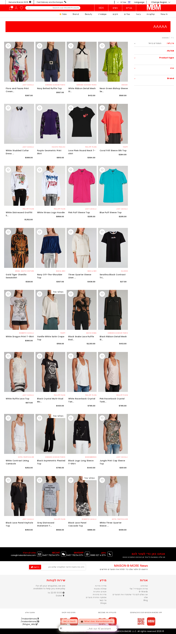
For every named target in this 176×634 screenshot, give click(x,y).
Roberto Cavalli (26, 333)
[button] (124, 2)
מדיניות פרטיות (100, 594)
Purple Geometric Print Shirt (49, 152)
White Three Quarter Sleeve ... (111, 524)
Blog (146, 600)
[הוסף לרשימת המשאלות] (102, 46)
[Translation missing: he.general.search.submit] (28, 7)
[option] (113, 62)
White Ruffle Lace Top (17, 398)
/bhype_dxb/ (29, 624)
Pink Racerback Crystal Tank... (112, 400)
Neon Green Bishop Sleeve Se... (114, 90)
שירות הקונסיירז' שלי (138, 588)
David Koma (91, 333)
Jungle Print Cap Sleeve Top (112, 462)
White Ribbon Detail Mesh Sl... (82, 90)
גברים (129, 7)
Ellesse (124, 271)
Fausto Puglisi (58, 147)
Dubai (59, 595)
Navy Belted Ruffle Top (49, 88)
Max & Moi (92, 271)
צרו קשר (103, 600)
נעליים (127, 14)
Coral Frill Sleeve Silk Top (113, 150)
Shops (103, 603)
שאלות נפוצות (100, 588)
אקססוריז (102, 14)
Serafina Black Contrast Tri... (113, 276)
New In (164, 14)
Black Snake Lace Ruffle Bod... (81, 338)
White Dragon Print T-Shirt (20, 336)
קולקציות (151, 14)
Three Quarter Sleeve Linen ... (79, 276)
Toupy (125, 147)
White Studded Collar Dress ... (17, 152)
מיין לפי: (170, 43)
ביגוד (138, 14)
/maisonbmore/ (29, 618)
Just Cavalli (28, 85)
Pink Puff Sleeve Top (79, 212)
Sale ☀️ (63, 14)
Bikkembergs (91, 457)
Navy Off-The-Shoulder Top (50, 276)
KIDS (101, 7)
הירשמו (36, 567)
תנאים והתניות (100, 591)
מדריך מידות (101, 585)
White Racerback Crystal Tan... (81, 400)
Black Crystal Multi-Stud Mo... (50, 400)
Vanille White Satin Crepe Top (50, 338)
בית (172, 37)
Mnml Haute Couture (24, 271)
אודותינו (144, 585)
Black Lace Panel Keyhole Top (19, 524)
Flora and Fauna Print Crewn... (17, 90)
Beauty (88, 14)
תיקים (115, 14)
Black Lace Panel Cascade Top (77, 524)
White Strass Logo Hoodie (51, 212)
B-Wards (143, 591)
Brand (76, 14)
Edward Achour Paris (87, 85)
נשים (115, 7)
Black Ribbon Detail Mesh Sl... (113, 338)
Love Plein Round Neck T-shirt (81, 152)
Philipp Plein (91, 147)
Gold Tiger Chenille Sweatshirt (16, 276)
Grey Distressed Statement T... (45, 524)
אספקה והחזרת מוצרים (96, 597)
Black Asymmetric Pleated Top (51, 462)
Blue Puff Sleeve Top (111, 212)
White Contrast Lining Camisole (17, 462)
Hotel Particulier (26, 457)
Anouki (125, 85)
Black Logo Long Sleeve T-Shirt (81, 462)
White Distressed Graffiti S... (19, 214)
